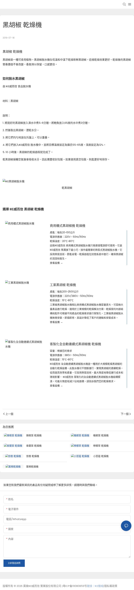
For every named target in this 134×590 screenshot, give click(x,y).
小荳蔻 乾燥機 (101, 456)
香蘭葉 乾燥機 (34, 445)
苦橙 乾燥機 (32, 456)
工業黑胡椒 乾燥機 (63, 285)
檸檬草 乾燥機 (101, 445)
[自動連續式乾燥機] (24, 344)
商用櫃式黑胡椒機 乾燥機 (67, 226)
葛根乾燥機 (32, 466)
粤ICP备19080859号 (75, 586)
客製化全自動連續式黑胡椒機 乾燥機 (75, 344)
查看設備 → (56, 263)
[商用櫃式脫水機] (24, 223)
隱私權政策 (110, 586)
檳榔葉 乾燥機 (101, 435)
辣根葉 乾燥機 (34, 435)
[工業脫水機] (24, 282)
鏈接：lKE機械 (95, 586)
